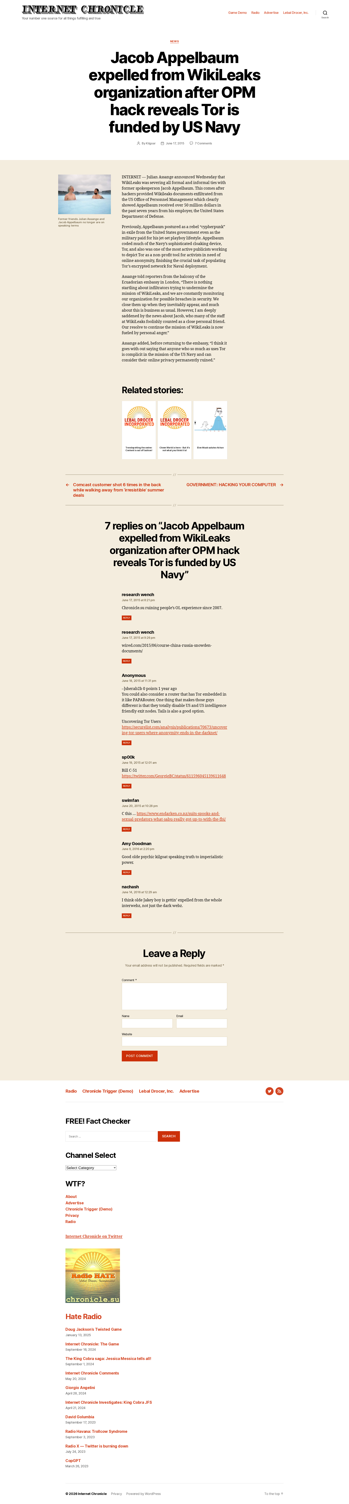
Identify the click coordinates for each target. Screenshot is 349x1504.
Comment (129, 980)
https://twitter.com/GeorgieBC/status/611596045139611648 (174, 776)
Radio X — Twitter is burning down (96, 1446)
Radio (255, 13)
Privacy (72, 1215)
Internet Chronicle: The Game (92, 1344)
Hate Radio (83, 1316)
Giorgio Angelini (80, 1387)
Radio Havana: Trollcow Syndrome (96, 1431)
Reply (126, 617)
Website (127, 1034)
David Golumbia (79, 1417)
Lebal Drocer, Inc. (295, 13)
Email (179, 1016)
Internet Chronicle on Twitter (94, 1236)
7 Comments (203, 143)
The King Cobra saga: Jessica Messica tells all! (108, 1358)
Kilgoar (150, 143)
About (71, 1196)
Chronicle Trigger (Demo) (107, 1091)
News (174, 41)
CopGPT (73, 1460)
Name (125, 1016)
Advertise (271, 13)
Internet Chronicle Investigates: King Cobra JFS (108, 1402)
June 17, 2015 (175, 143)
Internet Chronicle (92, 1494)
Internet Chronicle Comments (92, 1373)
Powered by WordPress (143, 1494)
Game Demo (237, 13)
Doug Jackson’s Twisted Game (93, 1329)
